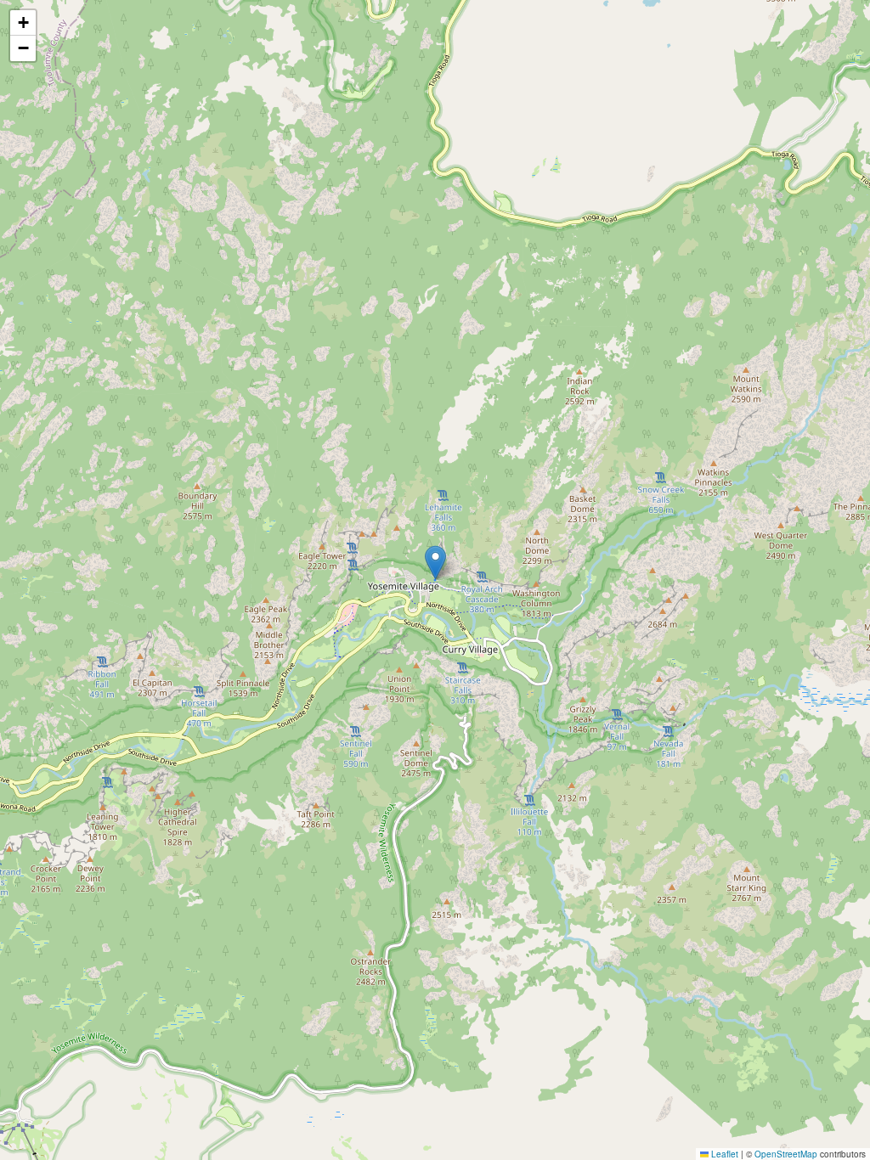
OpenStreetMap (785, 1154)
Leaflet (723, 1154)
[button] (435, 562)
